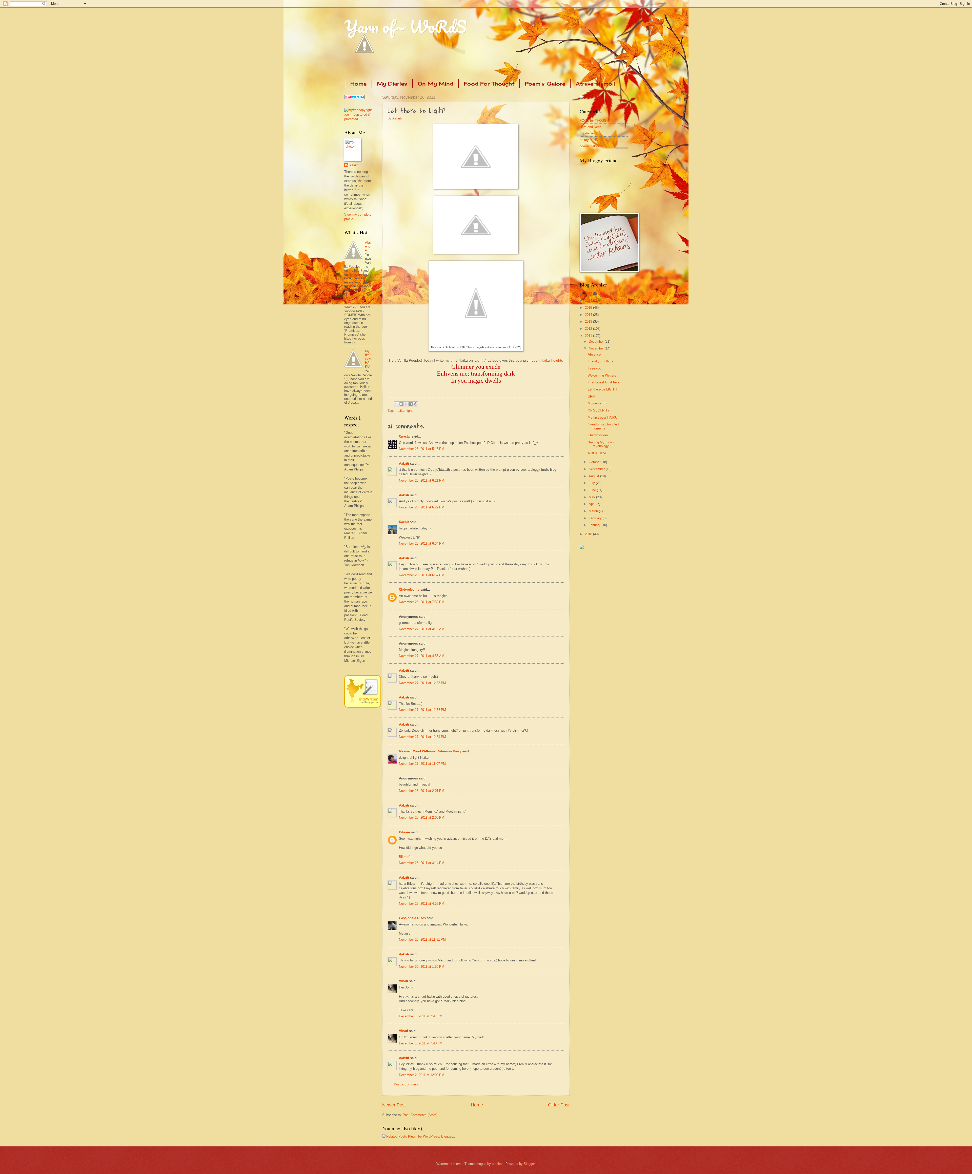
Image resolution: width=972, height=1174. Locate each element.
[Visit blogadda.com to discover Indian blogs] (354, 98)
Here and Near (590, 127)
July (592, 483)
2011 (589, 336)
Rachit (404, 522)
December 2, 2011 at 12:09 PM (421, 1075)
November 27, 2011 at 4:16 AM (421, 629)
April (592, 504)
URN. (592, 396)
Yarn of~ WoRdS (405, 26)
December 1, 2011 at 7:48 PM (420, 1043)
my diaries (587, 133)
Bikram (404, 832)
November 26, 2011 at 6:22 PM (421, 507)
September (597, 469)
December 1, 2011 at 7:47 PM (420, 1016)
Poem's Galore (545, 83)
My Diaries (392, 83)
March (594, 511)
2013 (589, 321)
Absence (368, 246)
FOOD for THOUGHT (595, 120)
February (596, 518)
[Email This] (396, 403)
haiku (400, 411)
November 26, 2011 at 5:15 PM (421, 449)
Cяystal (405, 436)
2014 (589, 315)
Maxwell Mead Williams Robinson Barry (430, 751)
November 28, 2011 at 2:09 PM (421, 817)
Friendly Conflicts (600, 361)
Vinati (403, 981)
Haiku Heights (552, 360)
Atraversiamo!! (595, 83)
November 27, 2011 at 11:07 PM (422, 764)
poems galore (589, 146)
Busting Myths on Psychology (601, 444)
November (597, 348)
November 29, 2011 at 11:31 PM (422, 939)
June (593, 490)
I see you (594, 368)
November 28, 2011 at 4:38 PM (421, 903)
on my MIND (589, 140)
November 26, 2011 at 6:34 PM (421, 543)
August (594, 476)
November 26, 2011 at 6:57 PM (421, 575)
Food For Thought (489, 83)
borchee (497, 1164)
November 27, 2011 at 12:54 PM (422, 737)
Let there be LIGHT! (602, 389)
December (597, 341)
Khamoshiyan (598, 435)
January (595, 525)
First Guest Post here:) (604, 382)
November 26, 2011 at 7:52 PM (421, 602)
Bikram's (405, 857)
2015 (589, 308)
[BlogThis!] (401, 403)
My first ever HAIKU (368, 359)
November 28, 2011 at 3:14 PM (421, 863)
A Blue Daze (597, 453)
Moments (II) (597, 403)
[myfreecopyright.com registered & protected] (358, 119)
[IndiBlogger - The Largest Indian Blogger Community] (362, 706)
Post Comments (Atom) (420, 1115)
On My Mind (435, 83)
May (592, 497)
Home (358, 83)
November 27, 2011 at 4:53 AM (421, 656)
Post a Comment (406, 1084)
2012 (589, 329)
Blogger (529, 1164)
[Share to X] (406, 403)
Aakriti (397, 118)
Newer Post (394, 1104)
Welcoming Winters (602, 375)
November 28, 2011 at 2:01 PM (421, 791)
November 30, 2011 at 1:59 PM (421, 967)
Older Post (559, 1104)
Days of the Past (356, 302)
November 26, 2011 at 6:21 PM (421, 480)
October (595, 462)
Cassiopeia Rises (412, 918)
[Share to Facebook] (410, 403)
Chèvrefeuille (409, 589)
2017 (589, 294)
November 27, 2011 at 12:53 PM (422, 683)
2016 (589, 300)
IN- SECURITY (599, 410)
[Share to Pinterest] (415, 403)
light (410, 411)
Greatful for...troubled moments (603, 426)
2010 (589, 534)
